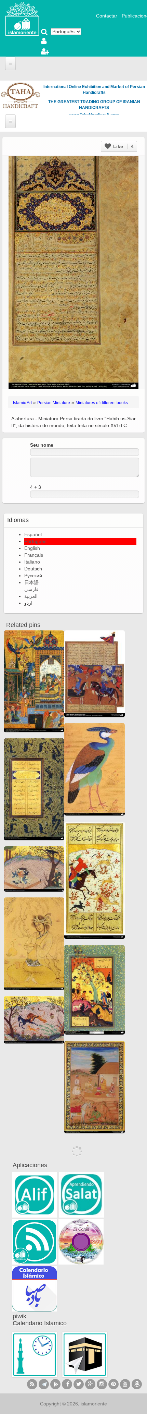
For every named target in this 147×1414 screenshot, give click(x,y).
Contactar (106, 16)
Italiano (32, 562)
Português (35, 541)
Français (33, 555)
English (32, 548)
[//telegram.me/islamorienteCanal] (44, 1384)
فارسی (31, 589)
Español (33, 534)
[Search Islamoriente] (44, 32)
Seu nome (41, 445)
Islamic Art (22, 402)
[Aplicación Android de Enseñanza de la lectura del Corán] (34, 1195)
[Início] (22, 18)
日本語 (31, 582)
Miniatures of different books (102, 402)
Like (123, 146)
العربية (31, 596)
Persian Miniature (53, 402)
